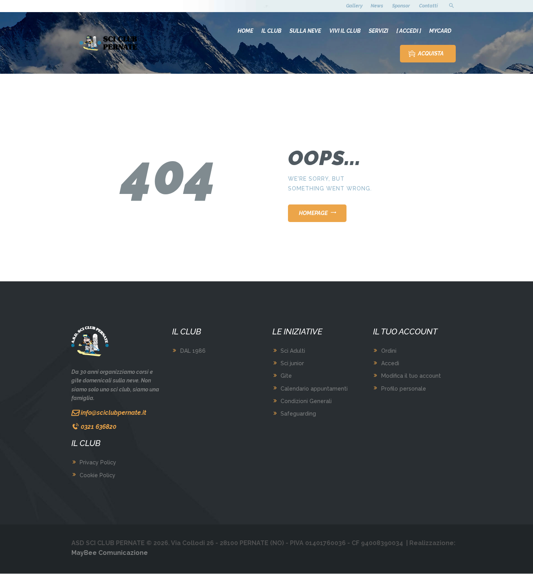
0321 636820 (98, 426)
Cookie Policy (97, 475)
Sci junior (292, 363)
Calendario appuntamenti (314, 389)
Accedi (390, 363)
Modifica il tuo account (411, 376)
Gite (286, 376)
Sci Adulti (293, 351)
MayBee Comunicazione (109, 552)
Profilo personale (403, 389)
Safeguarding (298, 414)
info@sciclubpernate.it (113, 412)
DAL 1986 (193, 351)
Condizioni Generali (306, 401)
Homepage (313, 213)
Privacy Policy (98, 462)
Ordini (388, 351)
